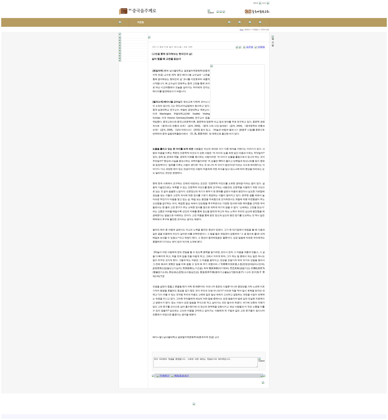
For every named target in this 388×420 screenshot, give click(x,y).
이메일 (261, 47)
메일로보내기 (181, 375)
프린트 (249, 47)
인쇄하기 (164, 375)
